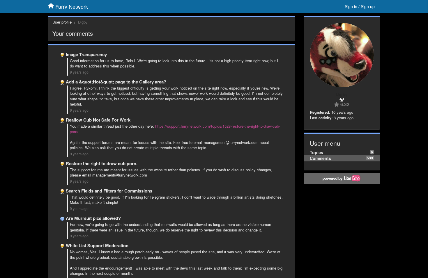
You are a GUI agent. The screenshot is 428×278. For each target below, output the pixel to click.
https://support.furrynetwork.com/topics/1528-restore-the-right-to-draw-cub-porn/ (175, 128)
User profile (62, 22)
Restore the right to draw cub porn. (101, 163)
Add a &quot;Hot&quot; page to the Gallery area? (116, 82)
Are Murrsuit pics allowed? (93, 218)
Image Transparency (86, 54)
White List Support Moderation (97, 245)
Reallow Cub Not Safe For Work (98, 120)
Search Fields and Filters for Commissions (109, 191)
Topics (316, 152)
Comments (320, 158)
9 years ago (79, 72)
